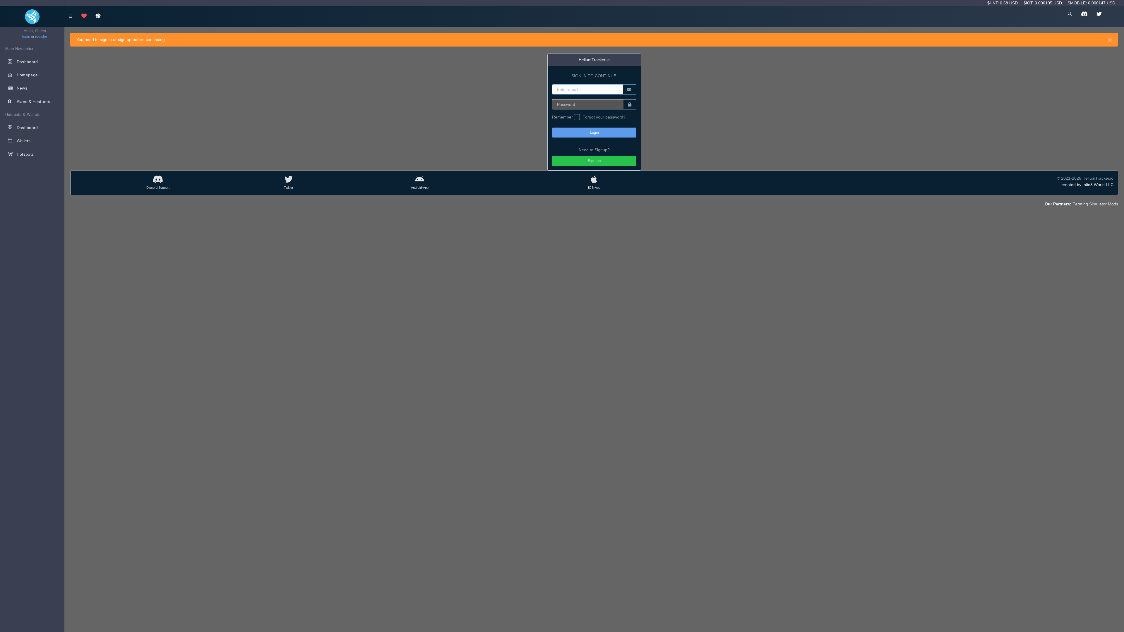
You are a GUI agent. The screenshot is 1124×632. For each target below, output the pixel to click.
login (26, 37)
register (41, 37)
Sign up (594, 161)
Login (594, 132)
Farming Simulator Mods (1095, 204)
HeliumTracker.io (594, 59)
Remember (563, 117)
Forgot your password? (604, 117)
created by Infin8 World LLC (1087, 184)
